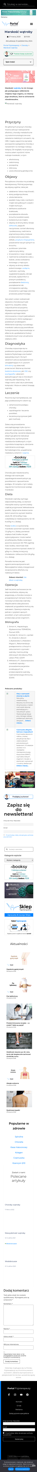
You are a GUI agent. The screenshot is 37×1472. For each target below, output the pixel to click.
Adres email (9, 1336)
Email (5, 1427)
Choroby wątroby (12, 1205)
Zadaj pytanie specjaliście (19, 1413)
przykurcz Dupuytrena (24, 240)
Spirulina (19, 1137)
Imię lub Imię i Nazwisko (11, 1421)
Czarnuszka (18, 1158)
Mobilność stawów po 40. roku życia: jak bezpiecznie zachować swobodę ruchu (19, 1054)
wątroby (17, 88)
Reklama (18, 1409)
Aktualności (19, 944)
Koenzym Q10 (19, 1163)
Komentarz (8, 1303)
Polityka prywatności (22, 1469)
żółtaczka (13, 226)
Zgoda (11, 1469)
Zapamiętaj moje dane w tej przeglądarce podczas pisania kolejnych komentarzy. (15, 1355)
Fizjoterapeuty (18, 1388)
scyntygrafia (10, 374)
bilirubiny (9, 365)
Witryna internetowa (11, 1344)
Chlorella (19, 1142)
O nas (19, 1406)
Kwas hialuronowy (19, 1147)
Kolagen (19, 1152)
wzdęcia (25, 268)
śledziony (25, 282)
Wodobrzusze (11, 1261)
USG (26, 371)
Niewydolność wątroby (15, 1233)
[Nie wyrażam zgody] (34, 1466)
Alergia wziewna (13, 1083)
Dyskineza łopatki (13, 1110)
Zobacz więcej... (22, 766)
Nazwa (7, 1328)
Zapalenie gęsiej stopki (15, 969)
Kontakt (19, 1402)
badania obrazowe (13, 371)
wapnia (26, 453)
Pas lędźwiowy (12, 996)
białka (13, 526)
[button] (31, 24)
